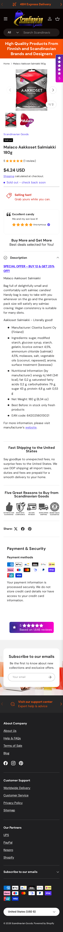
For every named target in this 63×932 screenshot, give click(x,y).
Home (7, 63)
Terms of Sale (13, 746)
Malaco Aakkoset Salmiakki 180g (29, 63)
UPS (6, 835)
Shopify (9, 857)
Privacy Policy (13, 803)
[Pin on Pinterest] (29, 528)
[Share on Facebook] (22, 528)
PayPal (8, 842)
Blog (6, 753)
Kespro (8, 850)
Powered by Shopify (44, 923)
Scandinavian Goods (16, 134)
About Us (10, 731)
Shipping (9, 176)
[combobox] (31, 32)
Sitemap (9, 810)
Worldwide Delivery (17, 788)
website (31, 427)
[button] (57, 19)
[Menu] (5, 19)
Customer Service (16, 795)
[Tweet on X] (15, 528)
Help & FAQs (12, 738)
